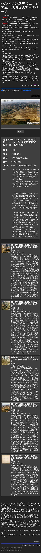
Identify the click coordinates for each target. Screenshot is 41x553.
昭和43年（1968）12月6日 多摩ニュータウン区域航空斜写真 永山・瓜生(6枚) (25, 247)
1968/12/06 (16, 154)
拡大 (21, 131)
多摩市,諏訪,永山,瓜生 (20, 158)
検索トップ (6, 90)
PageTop (37, 541)
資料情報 (16, 90)
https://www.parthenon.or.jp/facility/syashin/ (18, 511)
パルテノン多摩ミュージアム (30, 545)
